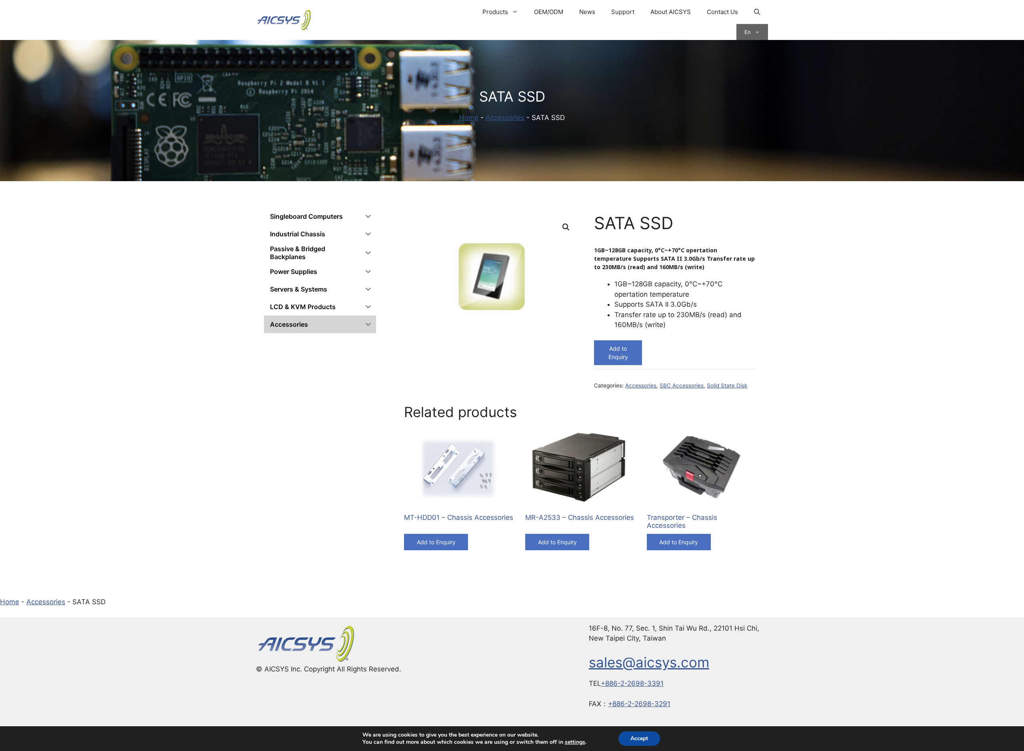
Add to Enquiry (618, 352)
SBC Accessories (682, 385)
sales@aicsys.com (649, 662)
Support (622, 12)
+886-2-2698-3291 (639, 704)
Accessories (505, 118)
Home (468, 118)
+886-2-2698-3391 (632, 683)
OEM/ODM (548, 12)
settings (575, 742)
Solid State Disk (727, 385)
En (747, 32)
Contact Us (722, 12)
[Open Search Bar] (757, 12)
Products (495, 12)
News (587, 12)
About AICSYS (670, 12)
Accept (639, 738)
